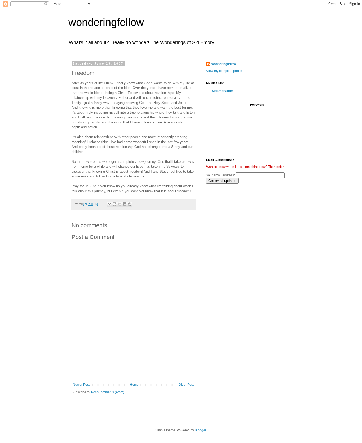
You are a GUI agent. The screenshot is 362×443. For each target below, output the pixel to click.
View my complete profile (224, 71)
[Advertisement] (133, 368)
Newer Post (81, 384)
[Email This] (109, 204)
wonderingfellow (106, 22)
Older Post (186, 384)
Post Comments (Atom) (107, 392)
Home (134, 384)
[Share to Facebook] (124, 204)
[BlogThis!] (114, 204)
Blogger (200, 430)
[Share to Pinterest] (129, 204)
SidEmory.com (223, 91)
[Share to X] (119, 204)
